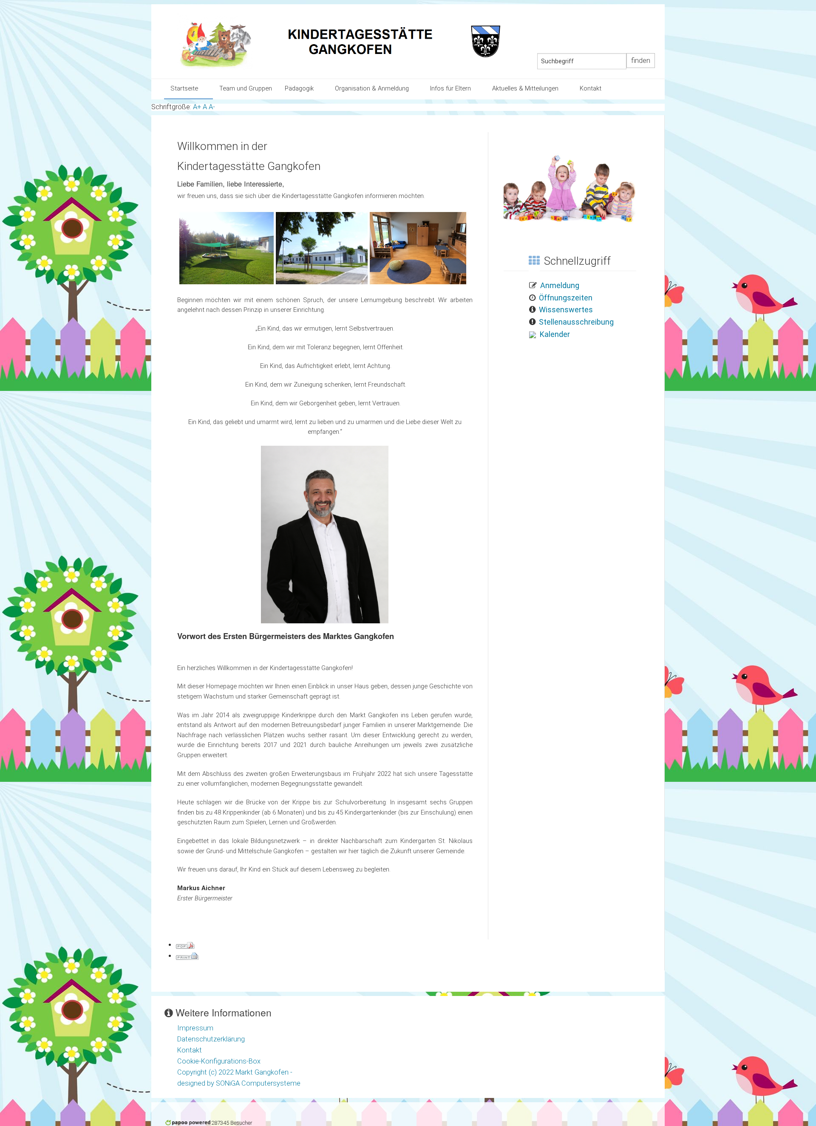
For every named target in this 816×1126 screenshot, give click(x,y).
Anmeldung (559, 285)
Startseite (184, 88)
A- (212, 107)
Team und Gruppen (245, 88)
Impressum (195, 1028)
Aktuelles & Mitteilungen (525, 88)
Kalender (555, 334)
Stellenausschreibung (576, 321)
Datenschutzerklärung (211, 1039)
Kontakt (590, 88)
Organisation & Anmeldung (372, 88)
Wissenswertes (566, 309)
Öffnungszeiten (565, 297)
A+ (197, 107)
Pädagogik (299, 88)
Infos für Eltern (450, 88)
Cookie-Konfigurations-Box (219, 1061)
